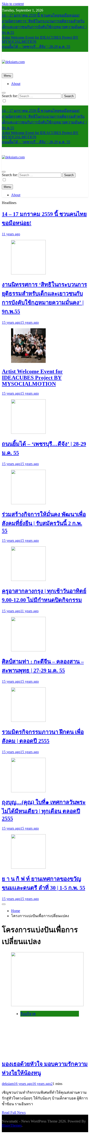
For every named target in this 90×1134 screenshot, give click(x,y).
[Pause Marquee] (4, 904)
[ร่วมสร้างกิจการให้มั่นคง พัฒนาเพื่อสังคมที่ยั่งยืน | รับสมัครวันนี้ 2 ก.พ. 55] (28, 503)
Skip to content (13, 4)
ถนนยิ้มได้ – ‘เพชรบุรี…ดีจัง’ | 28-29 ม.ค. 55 (36, 47)
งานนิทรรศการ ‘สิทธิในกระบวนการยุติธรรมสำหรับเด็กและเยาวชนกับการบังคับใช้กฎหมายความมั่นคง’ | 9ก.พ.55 (44, 27)
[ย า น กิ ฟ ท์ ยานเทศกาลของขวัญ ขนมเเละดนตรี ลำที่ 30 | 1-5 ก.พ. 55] (28, 867)
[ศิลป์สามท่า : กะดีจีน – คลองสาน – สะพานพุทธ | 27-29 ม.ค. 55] (28, 650)
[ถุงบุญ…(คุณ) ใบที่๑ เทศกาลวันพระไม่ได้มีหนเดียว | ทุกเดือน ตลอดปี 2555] (28, 791)
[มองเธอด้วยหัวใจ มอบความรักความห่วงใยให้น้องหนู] (47, 1005)
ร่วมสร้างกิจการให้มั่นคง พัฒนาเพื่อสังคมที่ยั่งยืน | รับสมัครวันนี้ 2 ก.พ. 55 (44, 522)
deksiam (8, 1084)
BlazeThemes (12, 1125)
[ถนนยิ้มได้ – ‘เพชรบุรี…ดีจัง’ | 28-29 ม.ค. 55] (28, 432)
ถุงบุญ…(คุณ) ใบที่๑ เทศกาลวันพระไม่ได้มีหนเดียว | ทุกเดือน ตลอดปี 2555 (44, 810)
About (15, 84)
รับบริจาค (28, 1014)
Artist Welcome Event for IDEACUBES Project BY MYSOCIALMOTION (32, 377)
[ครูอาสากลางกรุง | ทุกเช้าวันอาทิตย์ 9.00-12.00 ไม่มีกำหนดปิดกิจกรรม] (28, 580)
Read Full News (14, 1112)
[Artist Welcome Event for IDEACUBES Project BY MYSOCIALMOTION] (28, 362)
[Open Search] (4, 92)
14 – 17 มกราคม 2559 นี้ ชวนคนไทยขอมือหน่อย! (41, 15)
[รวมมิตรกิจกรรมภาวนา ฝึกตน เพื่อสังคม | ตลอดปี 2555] (28, 721)
